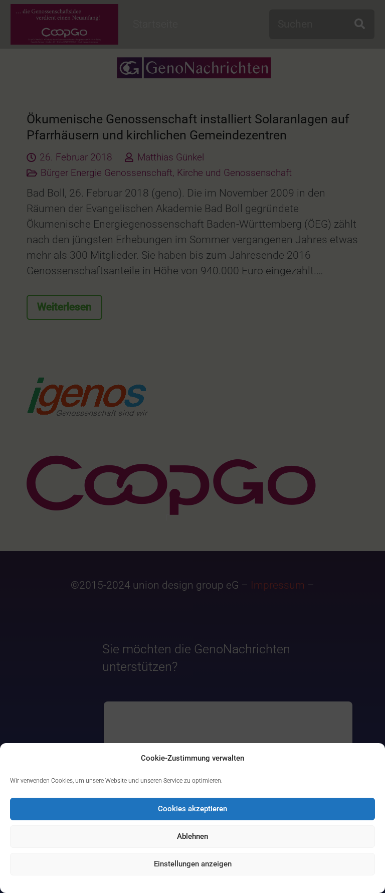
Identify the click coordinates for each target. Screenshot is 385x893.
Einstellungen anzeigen (193, 863)
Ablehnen (192, 836)
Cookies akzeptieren (192, 808)
